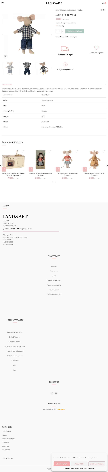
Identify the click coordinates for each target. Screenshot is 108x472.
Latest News (5, 446)
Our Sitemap (6, 450)
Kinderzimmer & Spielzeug (68, 10)
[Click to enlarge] (5, 56)
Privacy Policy (6, 431)
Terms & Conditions (8, 439)
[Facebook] (52, 393)
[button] (4, 169)
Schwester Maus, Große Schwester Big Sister (40, 174)
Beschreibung (7, 85)
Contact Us (5, 442)
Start (57, 10)
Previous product (101, 10)
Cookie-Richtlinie (69, 468)
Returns (4, 435)
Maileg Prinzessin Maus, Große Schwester (94, 174)
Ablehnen (79, 464)
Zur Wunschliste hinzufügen (67, 37)
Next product (105, 10)
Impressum (91, 468)
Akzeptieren (61, 464)
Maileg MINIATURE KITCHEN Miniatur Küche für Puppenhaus (13, 174)
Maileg (80, 10)
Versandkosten (71, 23)
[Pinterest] (56, 393)
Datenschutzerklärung (81, 468)
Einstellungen (96, 464)
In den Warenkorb (75, 31)
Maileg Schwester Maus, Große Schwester (67, 174)
